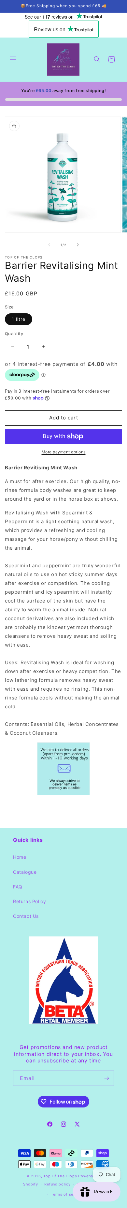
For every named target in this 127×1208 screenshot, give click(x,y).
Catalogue (24, 872)
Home (19, 857)
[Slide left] (49, 245)
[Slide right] (78, 245)
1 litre (18, 319)
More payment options (64, 451)
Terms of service (66, 1194)
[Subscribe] (106, 1078)
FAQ (17, 886)
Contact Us (26, 916)
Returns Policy (29, 901)
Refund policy (57, 1184)
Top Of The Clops (60, 1176)
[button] (13, 59)
